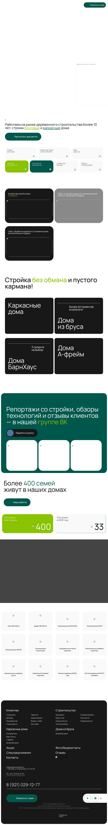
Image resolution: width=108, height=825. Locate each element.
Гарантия (34, 715)
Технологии (84, 718)
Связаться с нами (97, 5)
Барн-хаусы (11, 736)
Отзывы (33, 10)
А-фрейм (9, 740)
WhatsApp (34, 18)
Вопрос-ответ (36, 721)
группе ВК (53, 421)
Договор (9, 718)
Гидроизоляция (86, 721)
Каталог (51, 6)
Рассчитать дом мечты (26, 136)
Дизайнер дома (12, 743)
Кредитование (36, 718)
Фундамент (60, 715)
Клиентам (28, 6)
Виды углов (60, 718)
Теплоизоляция (62, 724)
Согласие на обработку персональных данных (54, 806)
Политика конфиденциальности (54, 804)
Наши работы (20, 502)
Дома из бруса (65, 729)
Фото (26, 10)
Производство (12, 721)
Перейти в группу (25, 432)
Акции (59, 6)
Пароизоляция (61, 721)
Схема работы (11, 724)
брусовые (32, 128)
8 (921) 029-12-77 (72, 18)
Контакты (41, 10)
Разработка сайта (63, 815)
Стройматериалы (87, 715)
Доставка (35, 724)
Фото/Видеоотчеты (68, 747)
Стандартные (11, 733)
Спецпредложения (69, 6)
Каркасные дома (16, 729)
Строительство (40, 6)
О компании (11, 715)
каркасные (51, 128)
